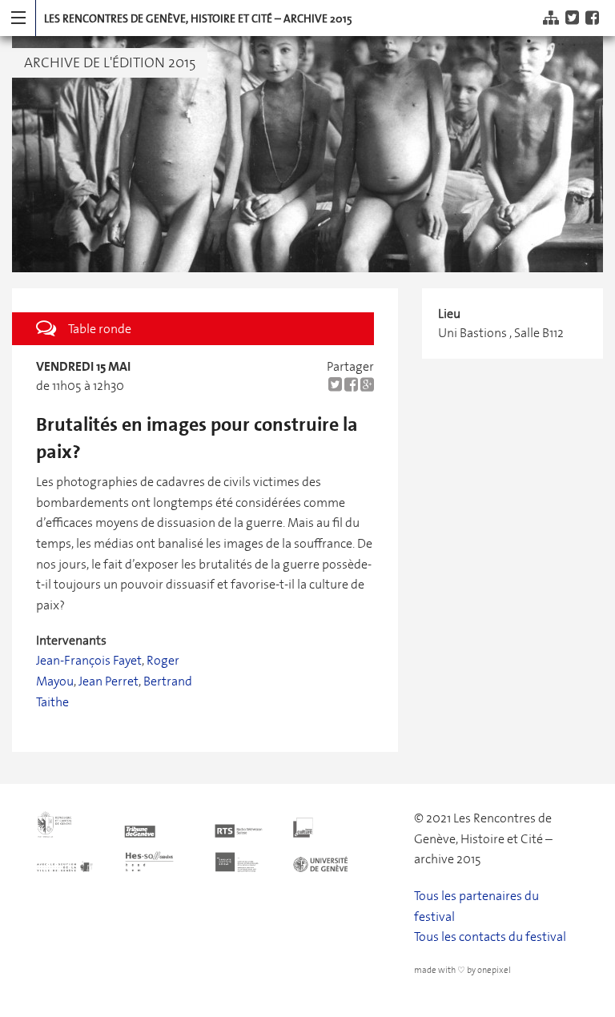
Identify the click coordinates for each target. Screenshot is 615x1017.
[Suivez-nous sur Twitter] (574, 18)
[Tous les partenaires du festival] (213, 839)
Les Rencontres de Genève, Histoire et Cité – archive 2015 (198, 18)
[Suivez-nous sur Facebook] (594, 18)
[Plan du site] (553, 18)
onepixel (494, 970)
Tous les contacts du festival (490, 936)
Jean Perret (108, 681)
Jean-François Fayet (89, 660)
